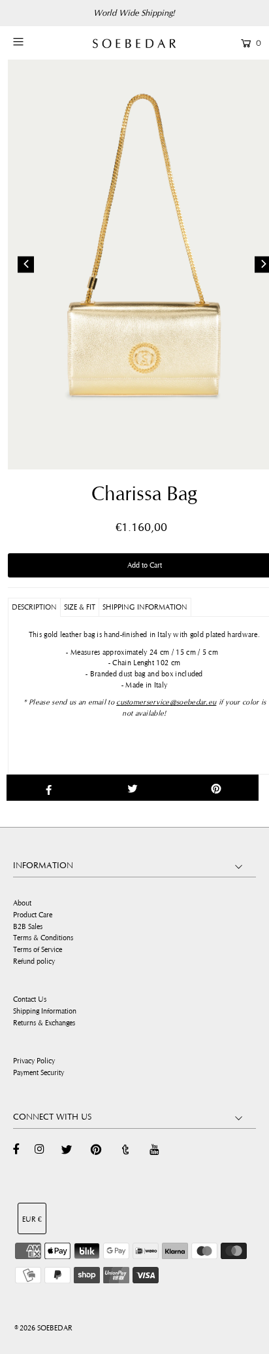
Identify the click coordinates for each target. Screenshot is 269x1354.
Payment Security (38, 1073)
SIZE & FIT (79, 607)
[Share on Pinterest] (216, 788)
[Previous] (26, 264)
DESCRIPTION (34, 607)
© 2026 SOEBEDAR (43, 1328)
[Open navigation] (35, 42)
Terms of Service (37, 949)
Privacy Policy (34, 1061)
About (22, 903)
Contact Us (29, 999)
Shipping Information (44, 1011)
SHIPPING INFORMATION (145, 607)
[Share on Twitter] (132, 788)
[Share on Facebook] (49, 788)
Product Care (32, 915)
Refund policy (34, 961)
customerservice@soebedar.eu (166, 702)
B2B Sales (27, 927)
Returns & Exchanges (44, 1023)
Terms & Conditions (43, 938)
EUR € (32, 1219)
